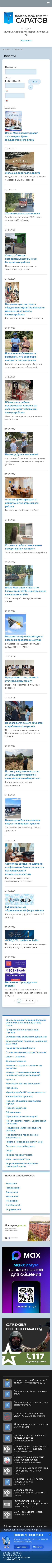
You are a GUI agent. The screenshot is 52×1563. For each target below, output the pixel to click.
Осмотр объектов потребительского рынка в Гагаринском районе (21, 259)
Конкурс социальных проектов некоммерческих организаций (23, 1073)
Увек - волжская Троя (18, 1159)
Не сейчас (37, 1547)
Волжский (11, 1183)
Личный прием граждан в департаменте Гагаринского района (21, 503)
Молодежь (12, 1088)
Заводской (12, 1192)
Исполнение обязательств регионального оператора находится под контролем (20, 356)
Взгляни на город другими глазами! (21, 984)
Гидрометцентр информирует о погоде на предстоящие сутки (24, 638)
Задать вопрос (22, 1547)
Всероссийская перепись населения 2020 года (26, 1042)
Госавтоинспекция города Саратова (26, 1052)
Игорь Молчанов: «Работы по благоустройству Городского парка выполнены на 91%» (25, 591)
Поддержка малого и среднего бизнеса (23, 1129)
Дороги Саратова (15, 1056)
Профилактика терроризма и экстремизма (22, 1136)
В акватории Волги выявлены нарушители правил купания (22, 822)
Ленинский (12, 1200)
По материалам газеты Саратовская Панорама (26, 1122)
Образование (13, 1112)
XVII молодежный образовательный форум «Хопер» (24, 909)
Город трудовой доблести (20, 1048)
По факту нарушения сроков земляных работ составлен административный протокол (22, 775)
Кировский (12, 1196)
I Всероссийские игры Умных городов (22, 1031)
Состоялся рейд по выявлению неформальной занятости (23, 547)
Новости (19, 49)
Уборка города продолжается (22, 213)
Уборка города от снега (19, 1154)
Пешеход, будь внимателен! (21, 454)
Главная (6, 49)
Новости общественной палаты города (23, 1102)
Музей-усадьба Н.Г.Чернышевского (25, 1092)
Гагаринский (13, 1187)
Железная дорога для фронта (22, 173)
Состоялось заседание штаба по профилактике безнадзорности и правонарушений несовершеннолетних (24, 869)
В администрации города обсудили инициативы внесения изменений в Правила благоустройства (25, 309)
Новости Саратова (16, 1108)
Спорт (9, 1150)
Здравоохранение (16, 1061)
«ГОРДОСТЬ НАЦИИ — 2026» (21, 940)
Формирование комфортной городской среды (22, 1164)
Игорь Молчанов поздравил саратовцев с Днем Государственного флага (21, 136)
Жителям (26, 40)
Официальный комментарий (21, 1116)
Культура (10, 1079)
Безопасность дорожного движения (26, 1036)
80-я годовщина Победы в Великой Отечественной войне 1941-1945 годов (26, 1023)
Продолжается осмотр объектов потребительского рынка (24, 725)
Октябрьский (13, 1205)
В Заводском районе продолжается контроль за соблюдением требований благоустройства (21, 407)
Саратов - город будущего (20, 1146)
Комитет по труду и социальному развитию (24, 1066)
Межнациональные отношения (23, 1083)
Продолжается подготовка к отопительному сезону (21, 679)
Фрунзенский (13, 1209)
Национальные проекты (19, 1096)
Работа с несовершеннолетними (24, 1141)
